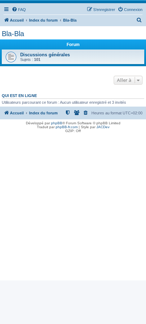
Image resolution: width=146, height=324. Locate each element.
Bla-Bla (13, 34)
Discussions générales (45, 54)
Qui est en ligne (19, 95)
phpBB (56, 123)
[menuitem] (19, 9)
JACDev (103, 127)
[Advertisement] (73, 207)
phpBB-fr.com (67, 127)
